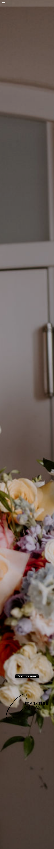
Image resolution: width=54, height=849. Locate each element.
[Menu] (3, 3)
